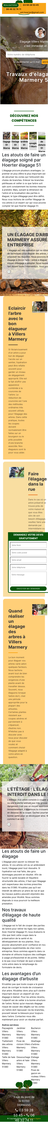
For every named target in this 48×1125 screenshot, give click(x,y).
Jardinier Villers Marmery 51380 (21, 1033)
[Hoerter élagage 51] (24, 1085)
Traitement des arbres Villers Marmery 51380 (7, 1047)
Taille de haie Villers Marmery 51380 (8, 1062)
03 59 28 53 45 (31, 5)
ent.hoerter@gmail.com (32, 12)
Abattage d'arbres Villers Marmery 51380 (35, 1047)
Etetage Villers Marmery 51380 (35, 1062)
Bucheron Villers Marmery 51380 (36, 1033)
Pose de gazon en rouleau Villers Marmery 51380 (38, 1076)
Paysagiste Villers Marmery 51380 (7, 1033)
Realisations (10, 5)
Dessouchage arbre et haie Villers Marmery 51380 (23, 1063)
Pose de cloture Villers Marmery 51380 (23, 1046)
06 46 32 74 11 (13, 9)
